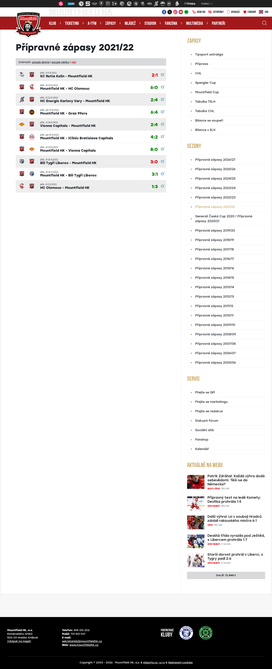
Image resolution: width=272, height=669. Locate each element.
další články (226, 575)
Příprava (201, 64)
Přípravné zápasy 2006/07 (215, 353)
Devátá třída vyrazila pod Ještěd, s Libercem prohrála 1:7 (236, 538)
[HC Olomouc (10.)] (142, 3)
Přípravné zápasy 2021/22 (215, 207)
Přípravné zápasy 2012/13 (214, 296)
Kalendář (202, 449)
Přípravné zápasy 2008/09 (215, 334)
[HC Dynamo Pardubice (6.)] (114, 3)
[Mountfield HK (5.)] (108, 3)
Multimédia (194, 23)
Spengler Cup (205, 83)
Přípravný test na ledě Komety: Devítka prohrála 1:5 (234, 500)
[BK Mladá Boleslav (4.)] (101, 3)
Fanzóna (171, 23)
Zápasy (110, 23)
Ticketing (72, 23)
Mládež (130, 23)
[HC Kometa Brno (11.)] (149, 3)
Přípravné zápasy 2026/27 (215, 159)
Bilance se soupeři (209, 120)
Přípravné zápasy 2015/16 (214, 268)
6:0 (154, 87)
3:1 (155, 174)
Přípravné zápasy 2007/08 (215, 344)
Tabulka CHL (204, 111)
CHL (198, 73)
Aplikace (235, 12)
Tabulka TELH (205, 101)
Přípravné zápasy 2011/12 (214, 306)
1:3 (155, 186)
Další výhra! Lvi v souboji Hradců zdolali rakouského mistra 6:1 (234, 519)
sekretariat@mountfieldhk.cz (82, 641)
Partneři (218, 23)
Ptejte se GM (205, 392)
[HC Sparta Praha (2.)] (88, 3)
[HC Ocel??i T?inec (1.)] (81, 3)
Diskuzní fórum (206, 420)
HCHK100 (201, 12)
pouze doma (41, 62)
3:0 (154, 161)
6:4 (154, 112)
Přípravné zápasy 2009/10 (215, 325)
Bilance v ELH (205, 130)
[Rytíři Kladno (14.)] (169, 3)
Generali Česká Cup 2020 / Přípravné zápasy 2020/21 (223, 219)
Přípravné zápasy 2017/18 (214, 249)
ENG (266, 12)
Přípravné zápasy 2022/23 (215, 197)
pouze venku (60, 62)
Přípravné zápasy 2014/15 (214, 277)
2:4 (154, 99)
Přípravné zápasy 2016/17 (214, 259)
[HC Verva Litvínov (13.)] (162, 3)
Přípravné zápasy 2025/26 (215, 169)
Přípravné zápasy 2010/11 (214, 315)
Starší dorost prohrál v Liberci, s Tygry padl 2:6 (235, 556)
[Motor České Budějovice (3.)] (94, 3)
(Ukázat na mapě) (19, 641)
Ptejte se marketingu (211, 402)
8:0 (154, 149)
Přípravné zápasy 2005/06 (215, 362)
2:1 (155, 75)
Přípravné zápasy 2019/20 (215, 230)
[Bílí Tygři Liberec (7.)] (122, 3)
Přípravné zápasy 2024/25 (215, 178)
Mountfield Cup (207, 92)
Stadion (150, 23)
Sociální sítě (204, 430)
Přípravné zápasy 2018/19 (214, 240)
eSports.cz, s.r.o (154, 662)
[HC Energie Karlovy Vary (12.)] (156, 3)
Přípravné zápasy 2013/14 (214, 287)
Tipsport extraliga (209, 54)
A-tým (92, 23)
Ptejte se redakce (209, 411)
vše (73, 62)
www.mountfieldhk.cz (83, 645)
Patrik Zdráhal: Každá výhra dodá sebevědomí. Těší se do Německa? (236, 480)
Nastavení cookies (180, 662)
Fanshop (252, 12)
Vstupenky (218, 12)
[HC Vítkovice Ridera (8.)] (129, 3)
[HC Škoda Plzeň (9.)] (136, 3)
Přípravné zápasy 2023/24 (215, 188)
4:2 (154, 137)
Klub (52, 23)
